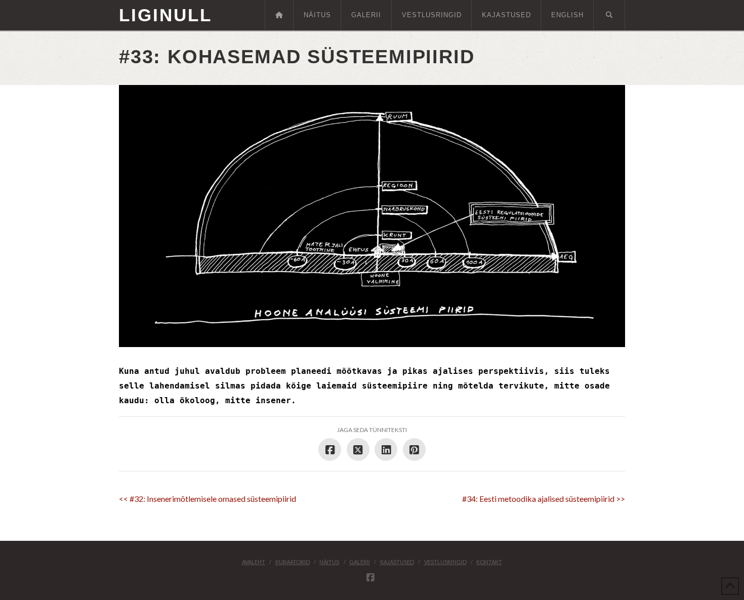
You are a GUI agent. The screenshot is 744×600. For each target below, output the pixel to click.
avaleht (253, 562)
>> (543, 498)
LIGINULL (165, 15)
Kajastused (397, 562)
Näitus (329, 562)
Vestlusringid (445, 562)
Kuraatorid (292, 562)
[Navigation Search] (609, 15)
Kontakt (489, 562)
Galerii (359, 562)
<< (207, 498)
